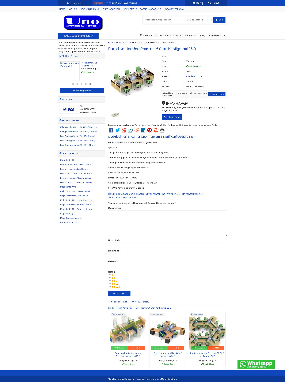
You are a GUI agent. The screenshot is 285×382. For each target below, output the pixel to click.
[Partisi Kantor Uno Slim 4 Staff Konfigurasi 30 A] (167, 331)
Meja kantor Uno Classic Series (75, 191)
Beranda (111, 42)
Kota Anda (113, 261)
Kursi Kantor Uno (174, 9)
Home (62, 9)
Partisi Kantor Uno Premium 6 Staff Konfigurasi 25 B (152, 49)
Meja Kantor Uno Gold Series (74, 196)
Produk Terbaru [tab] (141, 302)
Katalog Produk (83, 91)
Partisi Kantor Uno (150, 9)
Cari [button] (220, 20)
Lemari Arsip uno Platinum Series (76, 182)
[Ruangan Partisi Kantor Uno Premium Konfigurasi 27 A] (128, 331)
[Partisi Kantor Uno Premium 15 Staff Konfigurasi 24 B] (207, 331)
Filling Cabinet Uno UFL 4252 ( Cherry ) (78, 132)
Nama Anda (114, 240)
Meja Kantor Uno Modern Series (75, 205)
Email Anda (113, 251)
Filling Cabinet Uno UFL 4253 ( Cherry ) (78, 127)
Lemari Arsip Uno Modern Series (75, 178)
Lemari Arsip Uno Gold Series (74, 169)
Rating (111, 272)
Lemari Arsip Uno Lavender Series (76, 174)
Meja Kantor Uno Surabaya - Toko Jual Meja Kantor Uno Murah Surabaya (142, 379)
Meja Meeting (130, 9)
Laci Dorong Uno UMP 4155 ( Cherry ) (77, 141)
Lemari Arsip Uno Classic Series (75, 165)
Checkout (214, 3)
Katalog (72, 9)
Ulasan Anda (114, 208)
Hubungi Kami (173, 117)
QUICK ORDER (218, 94)
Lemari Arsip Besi (111, 9)
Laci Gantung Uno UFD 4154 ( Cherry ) (78, 145)
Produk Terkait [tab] (120, 302)
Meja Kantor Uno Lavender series (76, 200)
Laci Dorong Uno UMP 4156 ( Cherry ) (77, 136)
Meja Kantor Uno (89, 9)
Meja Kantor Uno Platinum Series (76, 209)
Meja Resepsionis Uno (70, 218)
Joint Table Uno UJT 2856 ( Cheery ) (122, 2)
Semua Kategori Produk (77, 36)
